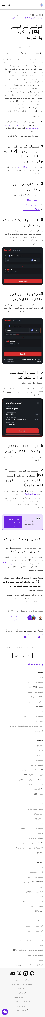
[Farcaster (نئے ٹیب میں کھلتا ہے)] (26, 973)
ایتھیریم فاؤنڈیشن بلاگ (32, 901)
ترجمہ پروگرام (36, 887)
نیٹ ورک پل (30, 209)
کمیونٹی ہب (38, 867)
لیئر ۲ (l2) (38, 794)
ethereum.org (36, 15)
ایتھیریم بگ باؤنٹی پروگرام (30, 891)
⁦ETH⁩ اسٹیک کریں (36, 789)
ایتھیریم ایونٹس (35, 877)
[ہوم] (41, 5)
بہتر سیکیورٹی (36, 935)
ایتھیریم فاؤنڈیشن (34, 896)
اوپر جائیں (20, 655)
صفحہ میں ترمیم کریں (13, 53)
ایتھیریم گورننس (35, 955)
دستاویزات (38, 818)
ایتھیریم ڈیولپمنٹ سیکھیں (31, 828)
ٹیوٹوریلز (38, 814)
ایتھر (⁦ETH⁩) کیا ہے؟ (34, 687)
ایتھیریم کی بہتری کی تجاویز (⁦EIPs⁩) (28, 950)
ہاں (35, 637)
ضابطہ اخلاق (22, 988)
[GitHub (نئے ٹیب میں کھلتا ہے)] (32, 973)
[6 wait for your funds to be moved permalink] (44, 448)
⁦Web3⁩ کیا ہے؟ (37, 697)
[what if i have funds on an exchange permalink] (44, 549)
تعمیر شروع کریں (36, 823)
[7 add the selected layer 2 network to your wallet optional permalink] (44, 477)
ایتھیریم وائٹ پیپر (34, 926)
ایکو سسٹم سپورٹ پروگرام (31, 906)
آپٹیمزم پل (33, 204)
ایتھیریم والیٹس (35, 692)
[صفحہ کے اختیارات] (25, 53)
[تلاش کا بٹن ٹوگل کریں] (9, 4)
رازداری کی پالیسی (22, 997)
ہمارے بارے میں (22, 979)
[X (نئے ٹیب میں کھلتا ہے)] (19, 973)
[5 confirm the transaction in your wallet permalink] (44, 377)
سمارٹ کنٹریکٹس (36, 702)
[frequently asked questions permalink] (44, 538)
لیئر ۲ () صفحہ (25, 167)
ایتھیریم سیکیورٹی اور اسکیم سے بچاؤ (26, 716)
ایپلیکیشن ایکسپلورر (33, 760)
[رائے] (5, 1012)
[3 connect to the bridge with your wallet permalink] (44, 222)
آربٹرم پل (33, 199)
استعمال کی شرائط (22, 1001)
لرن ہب (40, 677)
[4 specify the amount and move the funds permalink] (44, 296)
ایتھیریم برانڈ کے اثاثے (22, 984)
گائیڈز (22, 15)
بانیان (40, 852)
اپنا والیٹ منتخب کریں (33, 750)
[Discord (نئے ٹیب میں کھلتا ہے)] (12, 973)
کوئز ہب (39, 721)
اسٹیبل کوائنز (36, 765)
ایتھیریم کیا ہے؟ (35, 682)
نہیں (20, 637)
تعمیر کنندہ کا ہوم (34, 809)
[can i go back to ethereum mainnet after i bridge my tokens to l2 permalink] (44, 583)
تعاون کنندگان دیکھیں (16, 618)
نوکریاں (22, 992)
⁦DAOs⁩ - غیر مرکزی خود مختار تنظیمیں (27, 779)
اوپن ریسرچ (38, 945)
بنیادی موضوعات (36, 838)
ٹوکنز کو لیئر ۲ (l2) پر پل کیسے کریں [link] (27, 18)
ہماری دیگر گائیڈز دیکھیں (14, 522)
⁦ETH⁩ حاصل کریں (36, 755)
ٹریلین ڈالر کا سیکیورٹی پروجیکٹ (28, 964)
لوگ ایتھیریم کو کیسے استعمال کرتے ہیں (26, 726)
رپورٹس (40, 960)
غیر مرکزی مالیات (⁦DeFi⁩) (32, 774)
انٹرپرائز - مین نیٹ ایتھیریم (29, 848)
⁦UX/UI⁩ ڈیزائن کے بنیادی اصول (30, 843)
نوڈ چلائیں (38, 711)
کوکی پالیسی (22, 1005)
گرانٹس (40, 833)
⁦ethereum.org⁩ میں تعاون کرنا (30, 882)
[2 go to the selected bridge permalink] (44, 186)
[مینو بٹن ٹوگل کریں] (3, 4)
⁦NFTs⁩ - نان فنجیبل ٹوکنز (32, 770)
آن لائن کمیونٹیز (36, 872)
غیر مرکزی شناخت (36, 784)
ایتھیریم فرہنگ (36, 731)
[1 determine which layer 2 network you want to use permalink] (44, 153)
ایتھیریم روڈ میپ (35, 931)
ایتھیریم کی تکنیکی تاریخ (31, 940)
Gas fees (39, 706)
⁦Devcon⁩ (38, 911)
